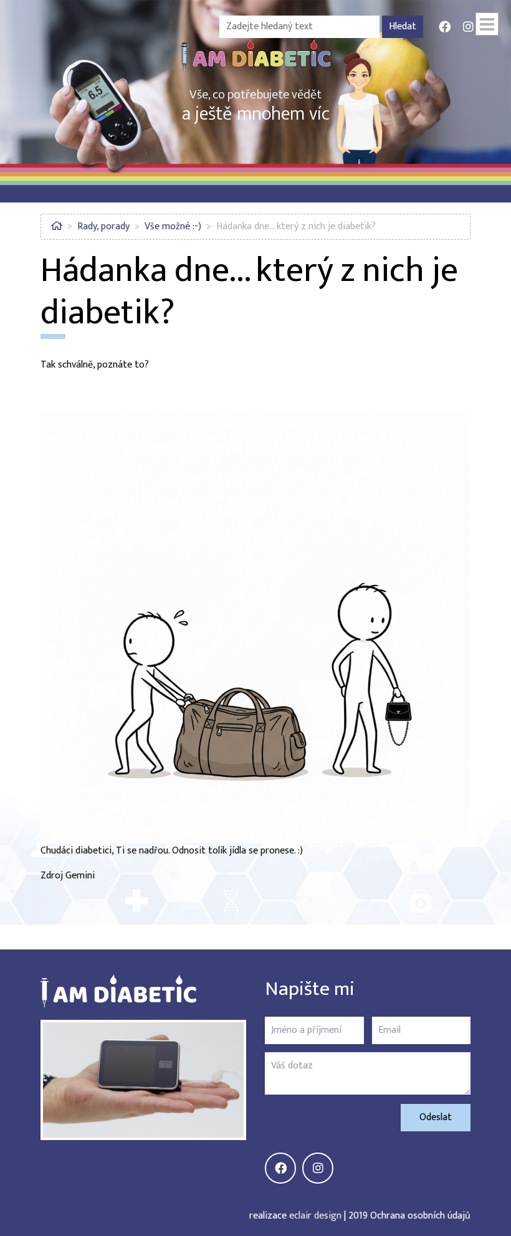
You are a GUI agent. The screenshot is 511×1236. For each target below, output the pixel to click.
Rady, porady (103, 226)
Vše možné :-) (173, 226)
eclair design (315, 1215)
